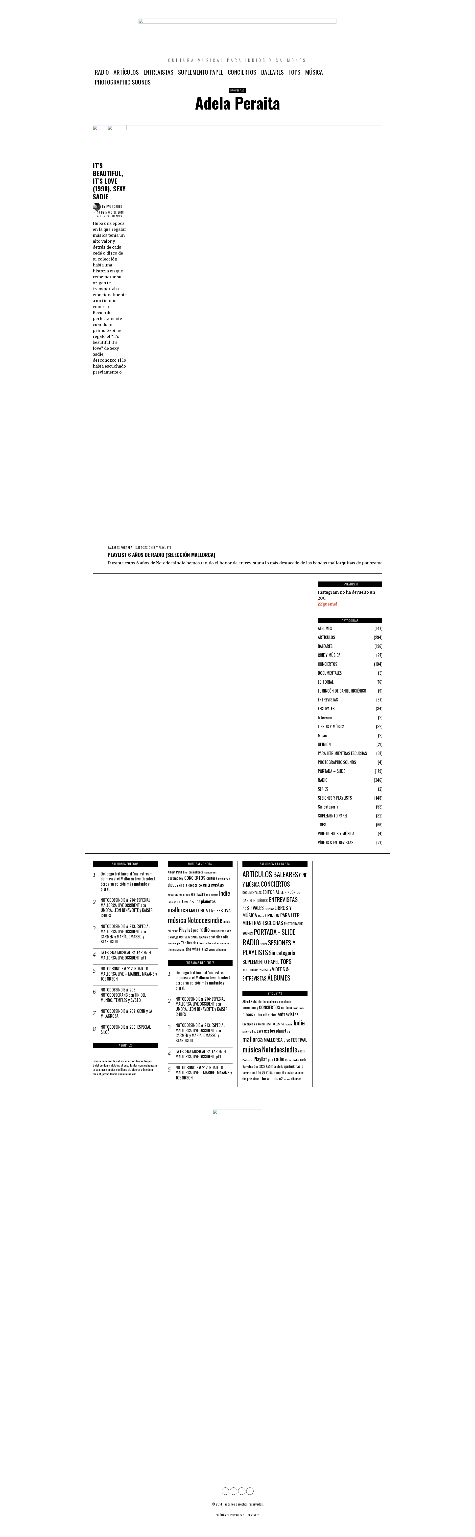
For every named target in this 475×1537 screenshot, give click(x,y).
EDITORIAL (325, 682)
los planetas (205, 901)
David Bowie (224, 878)
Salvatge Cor (176, 936)
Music (322, 735)
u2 (206, 949)
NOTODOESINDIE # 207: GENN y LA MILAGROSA (126, 1014)
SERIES (323, 789)
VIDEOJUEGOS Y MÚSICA (336, 834)
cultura (211, 878)
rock (228, 930)
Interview (325, 718)
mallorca (178, 909)
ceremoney (175, 878)
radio (204, 929)
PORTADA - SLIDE (131, 548)
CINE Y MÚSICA (329, 655)
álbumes (221, 949)
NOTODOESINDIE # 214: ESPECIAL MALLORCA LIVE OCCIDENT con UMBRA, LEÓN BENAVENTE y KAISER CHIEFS (127, 908)
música (177, 919)
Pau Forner (173, 930)
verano (212, 950)
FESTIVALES (326, 709)
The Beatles (189, 942)
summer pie (174, 943)
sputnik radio (219, 936)
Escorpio (173, 894)
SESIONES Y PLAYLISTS (157, 548)
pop (195, 930)
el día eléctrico (190, 885)
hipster (214, 895)
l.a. (179, 902)
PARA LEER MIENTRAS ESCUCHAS (342, 753)
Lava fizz (188, 901)
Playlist (185, 929)
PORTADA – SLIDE (331, 771)
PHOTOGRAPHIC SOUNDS (337, 762)
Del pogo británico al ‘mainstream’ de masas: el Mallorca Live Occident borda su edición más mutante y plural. (128, 881)
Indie (224, 893)
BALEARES (114, 548)
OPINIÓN (324, 744)
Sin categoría (328, 807)
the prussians (176, 949)
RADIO (323, 780)
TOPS (322, 825)
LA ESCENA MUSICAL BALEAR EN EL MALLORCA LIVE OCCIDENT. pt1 (126, 955)
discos (173, 884)
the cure (203, 943)
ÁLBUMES (103, 216)
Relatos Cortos (217, 930)
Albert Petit (175, 872)
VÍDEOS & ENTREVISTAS (335, 842)
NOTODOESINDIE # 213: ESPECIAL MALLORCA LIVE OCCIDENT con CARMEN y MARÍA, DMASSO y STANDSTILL (125, 934)
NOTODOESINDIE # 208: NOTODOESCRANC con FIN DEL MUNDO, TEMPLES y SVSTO (123, 995)
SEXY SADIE (191, 937)
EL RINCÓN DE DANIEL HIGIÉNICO (342, 691)
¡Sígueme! (327, 604)
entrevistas (213, 884)
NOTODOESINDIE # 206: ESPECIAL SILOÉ (126, 1029)
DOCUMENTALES (330, 673)
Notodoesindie (204, 920)
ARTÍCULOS (326, 637)
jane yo (172, 902)
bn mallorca (196, 872)
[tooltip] (357, 10)
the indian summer (219, 943)
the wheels (194, 949)
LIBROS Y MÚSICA (331, 726)
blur (185, 872)
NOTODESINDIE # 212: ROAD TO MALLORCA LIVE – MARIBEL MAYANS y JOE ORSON (129, 974)
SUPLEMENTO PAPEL (332, 816)
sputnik (203, 937)
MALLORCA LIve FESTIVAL (211, 910)
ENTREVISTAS (328, 700)
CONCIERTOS (327, 664)
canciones (210, 872)
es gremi (184, 894)
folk (208, 895)
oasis (226, 921)
